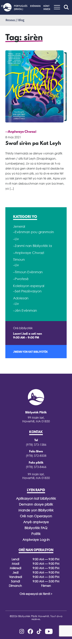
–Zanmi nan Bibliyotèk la (32, 246)
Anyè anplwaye (36, 522)
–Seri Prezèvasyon (27, 291)
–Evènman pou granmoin (33, 232)
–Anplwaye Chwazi (28, 253)
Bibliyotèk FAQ (36, 528)
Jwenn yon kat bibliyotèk (30, 351)
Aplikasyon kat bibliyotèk (36, 498)
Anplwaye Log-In (36, 540)
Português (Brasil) (20, 7)
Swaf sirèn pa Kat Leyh (33, 144)
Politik (36, 534)
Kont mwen (46, 7)
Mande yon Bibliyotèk (36, 510)
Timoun (19, 259)
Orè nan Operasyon (36, 516)
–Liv (16, 239)
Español (6, 6)
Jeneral (19, 226)
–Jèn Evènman (25, 310)
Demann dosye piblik (36, 504)
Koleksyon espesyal (28, 286)
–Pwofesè (21, 279)
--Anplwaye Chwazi (20, 132)
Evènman (35, 6)
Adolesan (20, 298)
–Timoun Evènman (28, 272)
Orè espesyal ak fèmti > (36, 594)
